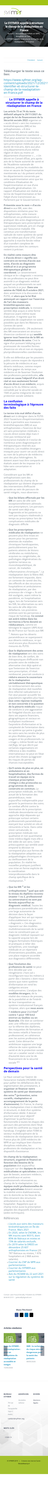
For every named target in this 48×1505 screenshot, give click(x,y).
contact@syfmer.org (11, 1418)
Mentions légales (36, 1401)
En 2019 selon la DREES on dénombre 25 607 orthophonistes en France (23, 1247)
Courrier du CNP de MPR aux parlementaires (24, 1263)
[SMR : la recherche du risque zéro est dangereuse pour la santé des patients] (35, 1338)
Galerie (16, 1338)
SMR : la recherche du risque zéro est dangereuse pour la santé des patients (32, 1338)
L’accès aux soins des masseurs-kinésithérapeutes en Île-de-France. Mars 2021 (26, 1226)
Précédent (31, 60)
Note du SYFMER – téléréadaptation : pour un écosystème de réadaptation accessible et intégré (9, 1338)
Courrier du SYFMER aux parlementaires (22, 1269)
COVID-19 (8, 1437)
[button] (5, 1351)
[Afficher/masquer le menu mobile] (43, 11)
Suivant (40, 60)
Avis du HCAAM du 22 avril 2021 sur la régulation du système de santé (26, 1276)
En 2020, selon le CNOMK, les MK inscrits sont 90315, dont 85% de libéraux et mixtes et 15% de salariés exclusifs (25, 1237)
